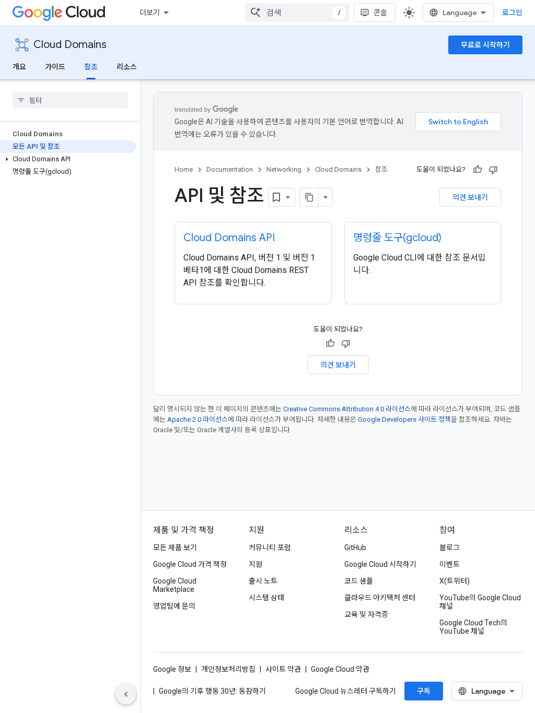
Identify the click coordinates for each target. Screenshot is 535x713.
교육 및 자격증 (366, 614)
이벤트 (449, 564)
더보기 (149, 12)
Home (184, 169)
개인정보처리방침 (228, 669)
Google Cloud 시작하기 (380, 564)
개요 (19, 67)
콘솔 (380, 12)
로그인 (512, 12)
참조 (91, 67)
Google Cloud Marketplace (174, 585)
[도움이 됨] (477, 169)
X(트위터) (454, 581)
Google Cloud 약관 (340, 669)
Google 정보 (172, 669)
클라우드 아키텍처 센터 (379, 597)
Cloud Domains (70, 44)
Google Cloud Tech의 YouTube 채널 (473, 627)
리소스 (127, 67)
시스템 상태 (266, 597)
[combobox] (297, 12)
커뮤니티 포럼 (270, 547)
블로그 (449, 547)
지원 (255, 564)
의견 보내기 (470, 197)
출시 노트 (263, 581)
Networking (283, 169)
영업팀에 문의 (174, 606)
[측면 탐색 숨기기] (125, 694)
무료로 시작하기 (485, 45)
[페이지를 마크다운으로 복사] (309, 197)
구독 (424, 691)
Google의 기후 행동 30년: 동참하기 (212, 691)
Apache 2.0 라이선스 (197, 419)
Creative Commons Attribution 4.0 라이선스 (347, 409)
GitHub (355, 547)
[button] (68, 159)
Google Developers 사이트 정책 (404, 419)
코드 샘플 (358, 581)
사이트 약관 (283, 669)
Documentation (229, 169)
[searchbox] (70, 100)
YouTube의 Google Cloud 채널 (480, 601)
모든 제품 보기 (175, 547)
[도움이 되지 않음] (493, 169)
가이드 (55, 67)
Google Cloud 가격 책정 (190, 564)
